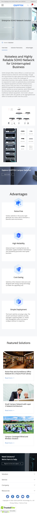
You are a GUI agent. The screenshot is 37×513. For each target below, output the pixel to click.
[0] (31, 5)
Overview (4, 48)
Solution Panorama (16, 48)
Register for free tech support (11, 463)
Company (5, 485)
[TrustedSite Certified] (8, 508)
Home (5, 42)
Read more (8, 378)
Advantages (29, 48)
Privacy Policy (14, 503)
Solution (10, 42)
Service (4, 480)
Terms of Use (23, 503)
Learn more (8, 27)
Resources (6, 491)
